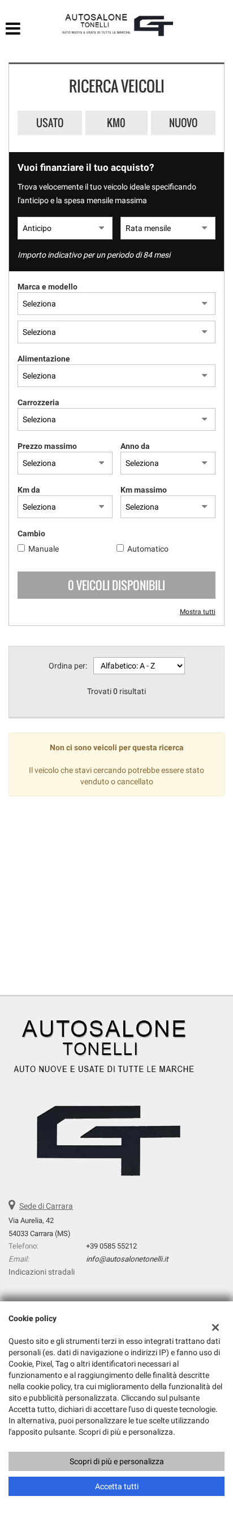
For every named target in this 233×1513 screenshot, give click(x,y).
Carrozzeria (38, 402)
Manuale (44, 548)
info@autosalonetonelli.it (127, 1259)
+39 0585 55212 (111, 1246)
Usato (49, 122)
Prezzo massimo (47, 446)
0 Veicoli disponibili (116, 585)
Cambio (31, 533)
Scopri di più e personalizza (117, 1461)
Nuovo (183, 122)
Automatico (148, 548)
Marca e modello (47, 286)
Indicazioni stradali (41, 1271)
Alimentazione (44, 358)
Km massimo (143, 489)
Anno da (135, 446)
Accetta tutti (117, 1486)
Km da (29, 489)
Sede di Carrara (46, 1206)
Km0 (116, 122)
